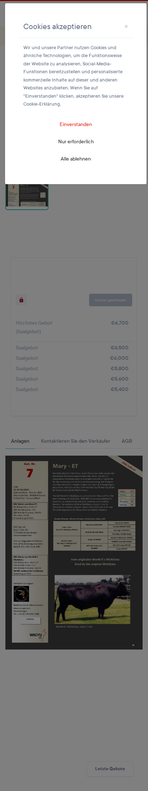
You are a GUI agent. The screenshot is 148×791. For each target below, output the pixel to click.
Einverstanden (76, 124)
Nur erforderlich (76, 141)
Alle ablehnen (76, 158)
